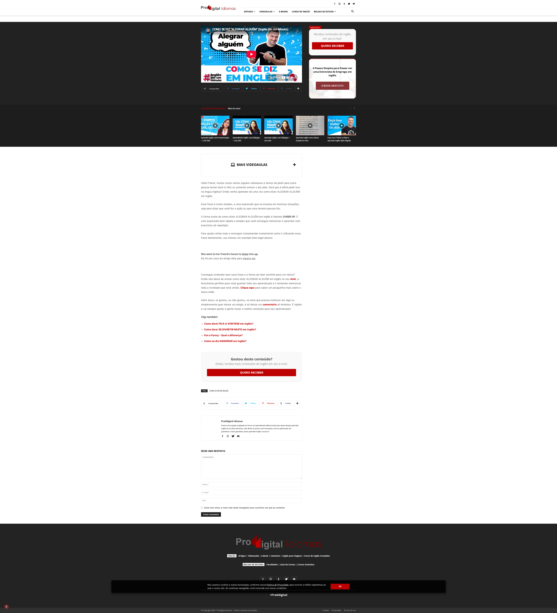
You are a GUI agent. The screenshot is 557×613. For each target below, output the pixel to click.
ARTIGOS (248, 11)
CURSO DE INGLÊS (301, 11)
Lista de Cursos (287, 564)
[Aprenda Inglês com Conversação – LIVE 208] (215, 125)
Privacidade (336, 610)
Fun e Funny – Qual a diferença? (223, 335)
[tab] (251, 165)
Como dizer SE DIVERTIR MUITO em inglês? (230, 329)
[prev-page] (350, 108)
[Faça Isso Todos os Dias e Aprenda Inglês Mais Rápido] (342, 125)
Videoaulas (253, 555)
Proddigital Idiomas (232, 421)
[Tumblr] (344, 4)
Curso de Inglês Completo (317, 555)
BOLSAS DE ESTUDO (324, 11)
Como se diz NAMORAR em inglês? (225, 341)
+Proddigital (278, 595)
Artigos (242, 555)
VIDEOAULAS (265, 11)
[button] (352, 11)
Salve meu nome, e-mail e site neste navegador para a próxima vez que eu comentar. (244, 507)
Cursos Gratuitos (306, 564)
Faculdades (272, 564)
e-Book (264, 555)
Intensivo (275, 555)
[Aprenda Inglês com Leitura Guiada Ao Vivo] (310, 125)
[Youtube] (354, 4)
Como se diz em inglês (218, 391)
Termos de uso (350, 610)
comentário (270, 304)
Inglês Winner (315, 27)
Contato (326, 610)
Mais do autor (234, 108)
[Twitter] (349, 4)
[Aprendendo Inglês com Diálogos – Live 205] (247, 125)
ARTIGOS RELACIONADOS (213, 108)
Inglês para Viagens (292, 555)
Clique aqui (247, 287)
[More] (298, 89)
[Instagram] (339, 4)
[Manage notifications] (6, 606)
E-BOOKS (283, 11)
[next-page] (354, 108)
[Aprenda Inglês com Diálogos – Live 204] (278, 125)
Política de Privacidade (277, 585)
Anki (293, 279)
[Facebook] (334, 4)
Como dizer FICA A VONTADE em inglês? (228, 323)
